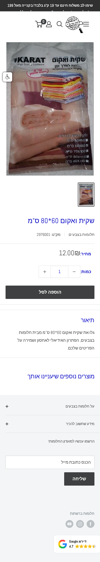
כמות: (86, 271)
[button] (7, 77)
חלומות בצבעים (81, 234)
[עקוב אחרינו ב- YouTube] (69, 524)
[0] (39, 24)
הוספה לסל (50, 292)
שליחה (79, 479)
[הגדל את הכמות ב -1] (45, 272)
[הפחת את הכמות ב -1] (74, 272)
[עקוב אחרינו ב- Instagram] (80, 524)
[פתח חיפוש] (60, 24)
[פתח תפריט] (86, 24)
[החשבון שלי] (49, 24)
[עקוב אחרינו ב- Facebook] (90, 524)
